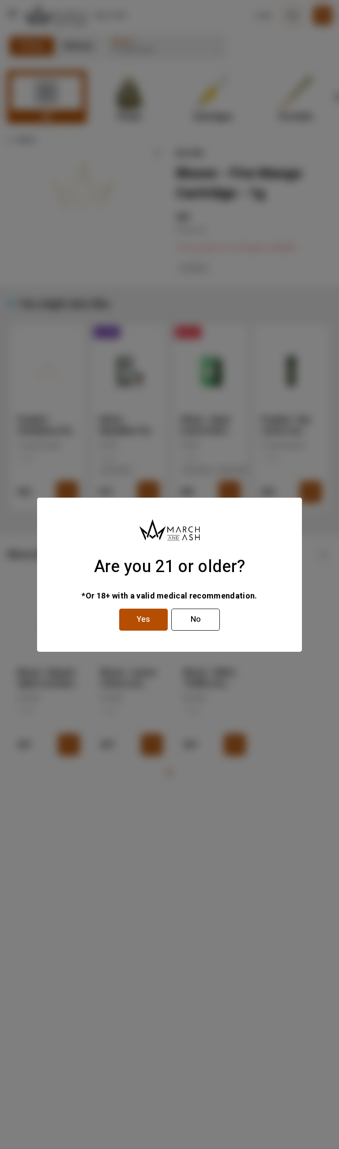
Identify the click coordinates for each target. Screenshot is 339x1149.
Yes (143, 619)
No (196, 619)
